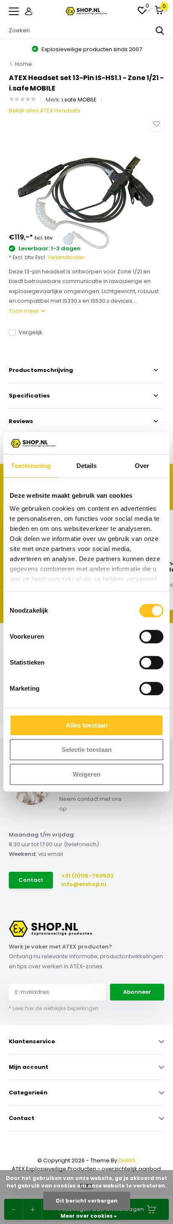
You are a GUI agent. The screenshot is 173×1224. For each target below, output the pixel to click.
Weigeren (86, 774)
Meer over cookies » (88, 1215)
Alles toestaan (86, 725)
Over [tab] (142, 465)
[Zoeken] (160, 30)
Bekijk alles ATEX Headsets (45, 110)
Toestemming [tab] (31, 465)
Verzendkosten (66, 257)
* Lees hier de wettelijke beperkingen (54, 1008)
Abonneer (137, 992)
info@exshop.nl (83, 884)
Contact (30, 880)
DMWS (127, 1160)
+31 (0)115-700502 (87, 876)
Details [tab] (86, 465)
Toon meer (24, 311)
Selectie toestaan (87, 750)
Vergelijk (30, 332)
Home (23, 64)
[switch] (151, 636)
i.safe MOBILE (79, 100)
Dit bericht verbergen (87, 1200)
